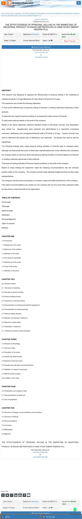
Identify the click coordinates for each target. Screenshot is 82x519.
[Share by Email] (28, 495)
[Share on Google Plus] (11, 495)
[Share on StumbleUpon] (20, 495)
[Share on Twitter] (7, 495)
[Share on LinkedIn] (16, 495)
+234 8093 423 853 (41, 57)
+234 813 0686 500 (41, 19)
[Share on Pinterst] (24, 495)
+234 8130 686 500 (41, 52)
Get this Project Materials (41, 47)
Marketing (35, 34)
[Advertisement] (41, 73)
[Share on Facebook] (3, 495)
